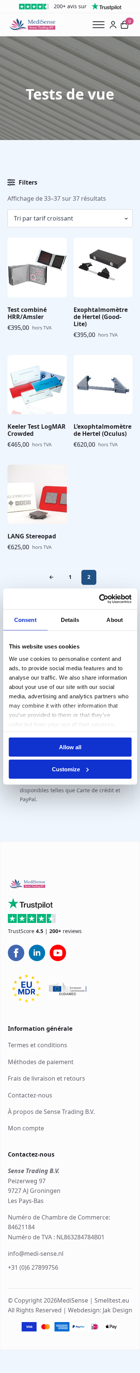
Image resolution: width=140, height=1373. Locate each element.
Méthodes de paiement (41, 1062)
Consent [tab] (25, 620)
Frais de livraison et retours (46, 1078)
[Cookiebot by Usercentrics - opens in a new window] (99, 599)
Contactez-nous (30, 1095)
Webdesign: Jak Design (100, 1310)
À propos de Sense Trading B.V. (51, 1112)
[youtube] (58, 953)
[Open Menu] (101, 25)
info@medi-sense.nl (35, 1253)
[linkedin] (37, 953)
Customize (66, 769)
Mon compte (26, 1128)
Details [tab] (70, 620)
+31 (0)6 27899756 (33, 1267)
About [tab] (114, 620)
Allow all (70, 747)
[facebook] (16, 953)
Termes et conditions (37, 1045)
